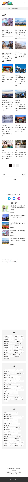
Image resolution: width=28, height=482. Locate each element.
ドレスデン (7, 382)
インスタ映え (18, 418)
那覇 (6, 354)
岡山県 (6, 345)
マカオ (16, 391)
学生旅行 (7, 440)
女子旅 (17, 438)
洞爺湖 (11, 350)
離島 (6, 445)
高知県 (17, 356)
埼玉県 (12, 339)
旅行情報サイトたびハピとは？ (14, 468)
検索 (23, 175)
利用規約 (14, 470)
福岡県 (12, 352)
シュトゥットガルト (9, 377)
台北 (17, 399)
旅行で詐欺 (7, 442)
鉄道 (23, 444)
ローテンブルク (15, 395)
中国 (17, 397)
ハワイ (6, 386)
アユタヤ (7, 371)
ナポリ (14, 382)
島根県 (12, 345)
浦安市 (16, 350)
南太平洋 (12, 399)
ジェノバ (18, 377)
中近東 (22, 397)
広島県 (17, 345)
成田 (17, 347)
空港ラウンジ (16, 444)
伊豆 (13, 338)
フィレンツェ (8, 388)
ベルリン (14, 390)
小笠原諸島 (13, 343)
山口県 (19, 343)
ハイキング (7, 429)
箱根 (17, 352)
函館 (23, 338)
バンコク (20, 386)
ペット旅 (7, 432)
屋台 (19, 440)
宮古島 (19, 341)
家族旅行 (14, 440)
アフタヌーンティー (19, 416)
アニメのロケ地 (8, 416)
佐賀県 (17, 338)
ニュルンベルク (8, 384)
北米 (6, 399)
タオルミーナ (8, 380)
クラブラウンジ (8, 423)
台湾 (22, 399)
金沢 (15, 354)
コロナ (6, 427)
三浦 (12, 336)
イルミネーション (9, 418)
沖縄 (6, 350)
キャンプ (7, 422)
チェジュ (15, 380)
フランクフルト (17, 388)
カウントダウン (8, 420)
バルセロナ (13, 386)
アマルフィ (19, 370)
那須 (11, 354)
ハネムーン (15, 429)
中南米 (12, 397)
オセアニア (20, 373)
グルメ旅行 (16, 425)
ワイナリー (13, 436)
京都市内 (7, 338)
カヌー (16, 420)
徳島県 (6, 347)
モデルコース (14, 432)
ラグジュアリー (17, 434)
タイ (18, 379)
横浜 (15, 349)
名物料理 (7, 438)
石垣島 (6, 352)
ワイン (19, 436)
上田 (16, 336)
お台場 (6, 336)
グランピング (8, 425)
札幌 (11, 349)
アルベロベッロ (15, 371)
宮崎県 (6, 343)
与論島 (21, 336)
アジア (6, 370)
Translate (13, 261)
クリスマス (17, 423)
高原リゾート (19, 445)
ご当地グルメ (8, 414)
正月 (6, 444)
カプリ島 (15, 375)
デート (18, 427)
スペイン (7, 379)
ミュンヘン (7, 393)
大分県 (21, 339)
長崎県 (6, 356)
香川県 (12, 356)
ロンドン (7, 395)
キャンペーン (14, 422)
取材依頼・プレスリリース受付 (14, 472)
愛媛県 (12, 347)
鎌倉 (20, 354)
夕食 (13, 438)
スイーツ (13, 427)
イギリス (7, 373)
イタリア (13, 373)
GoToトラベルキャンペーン (11, 412)
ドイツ (21, 380)
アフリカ (12, 370)
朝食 (22, 442)
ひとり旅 (16, 414)
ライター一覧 (14, 473)
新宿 (22, 347)
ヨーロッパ (15, 393)
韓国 (6, 401)
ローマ (6, 397)
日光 (6, 349)
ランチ (6, 436)
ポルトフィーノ (8, 391)
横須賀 (20, 349)
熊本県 (22, 350)
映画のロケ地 (16, 442)
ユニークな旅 (8, 434)
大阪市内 (7, 341)
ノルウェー (17, 384)
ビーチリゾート (17, 431)
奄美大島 (14, 341)
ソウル (12, 379)
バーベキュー (8, 431)
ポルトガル (20, 390)
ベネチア (7, 390)
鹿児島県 (7, 358)
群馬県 (22, 352)
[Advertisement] (14, 187)
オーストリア (8, 375)
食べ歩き (12, 445)
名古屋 (6, 339)
